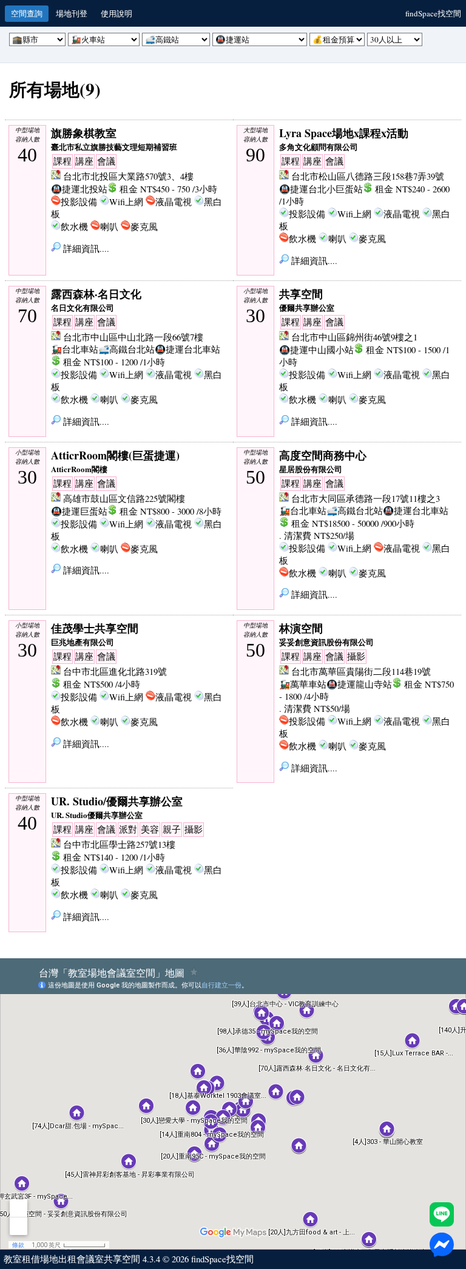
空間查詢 (26, 13)
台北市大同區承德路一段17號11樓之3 (365, 498)
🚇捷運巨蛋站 (79, 511)
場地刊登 (71, 13)
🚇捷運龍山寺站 (359, 684)
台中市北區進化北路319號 (115, 671)
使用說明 (116, 13)
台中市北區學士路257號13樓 (119, 844)
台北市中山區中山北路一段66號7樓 (133, 337)
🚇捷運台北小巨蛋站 (321, 189)
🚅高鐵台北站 (126, 349)
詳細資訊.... (85, 248)
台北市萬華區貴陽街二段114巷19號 (361, 671)
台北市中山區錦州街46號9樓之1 (354, 337)
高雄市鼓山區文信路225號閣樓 (124, 498)
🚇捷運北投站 (79, 189)
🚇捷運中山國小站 (316, 350)
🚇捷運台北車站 (187, 349)
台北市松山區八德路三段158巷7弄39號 (367, 176)
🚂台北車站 (74, 349)
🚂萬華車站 (302, 684)
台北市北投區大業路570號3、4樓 (128, 176)
